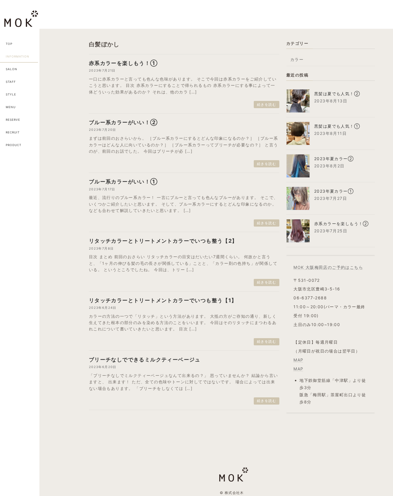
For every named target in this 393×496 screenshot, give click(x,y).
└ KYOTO (66, 132)
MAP (299, 359)
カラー (297, 59)
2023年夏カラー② (334, 158)
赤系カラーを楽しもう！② (341, 223)
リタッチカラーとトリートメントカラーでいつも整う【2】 (163, 241)
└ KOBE (66, 145)
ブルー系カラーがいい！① (123, 182)
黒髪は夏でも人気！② (337, 93)
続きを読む (266, 104)
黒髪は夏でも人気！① (337, 126)
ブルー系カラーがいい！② (123, 122)
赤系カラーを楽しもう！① (123, 63)
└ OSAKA (66, 119)
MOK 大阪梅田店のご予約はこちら (328, 267)
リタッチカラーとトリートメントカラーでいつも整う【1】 (163, 300)
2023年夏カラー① (334, 191)
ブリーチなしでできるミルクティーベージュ (145, 360)
